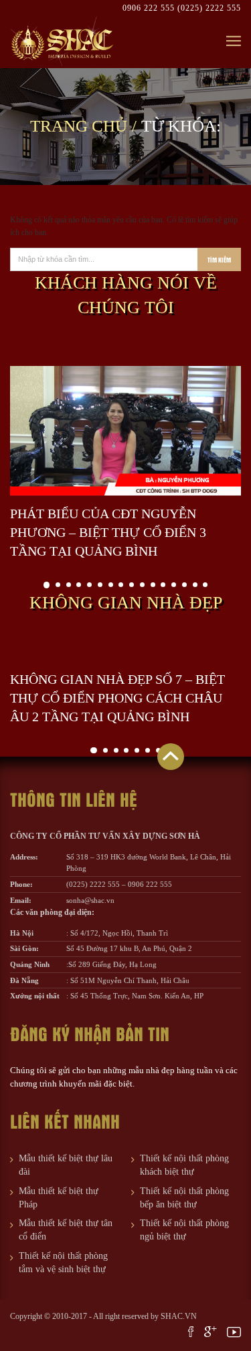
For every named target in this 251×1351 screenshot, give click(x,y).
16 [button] (205, 584)
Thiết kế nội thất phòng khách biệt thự (184, 1165)
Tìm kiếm (219, 259)
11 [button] (153, 584)
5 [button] (89, 584)
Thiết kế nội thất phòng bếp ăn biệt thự (184, 1197)
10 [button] (142, 584)
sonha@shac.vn (90, 900)
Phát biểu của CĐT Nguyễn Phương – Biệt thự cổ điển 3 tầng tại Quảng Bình (108, 532)
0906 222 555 (149, 8)
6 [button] (100, 584)
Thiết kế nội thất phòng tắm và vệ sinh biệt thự (63, 1262)
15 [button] (195, 584)
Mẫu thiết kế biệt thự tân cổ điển (65, 1229)
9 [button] (131, 584)
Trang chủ (78, 126)
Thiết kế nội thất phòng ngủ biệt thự (184, 1229)
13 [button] (173, 584)
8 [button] (120, 584)
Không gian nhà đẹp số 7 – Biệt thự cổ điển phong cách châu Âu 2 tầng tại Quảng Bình (117, 698)
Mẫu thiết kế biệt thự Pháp (58, 1197)
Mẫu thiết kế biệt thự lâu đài (65, 1165)
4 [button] (78, 584)
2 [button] (58, 584)
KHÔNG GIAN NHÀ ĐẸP (125, 602)
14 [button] (184, 584)
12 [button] (163, 584)
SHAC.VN (179, 1316)
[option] (125, 463)
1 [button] (47, 585)
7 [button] (110, 584)
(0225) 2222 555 (209, 8)
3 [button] (68, 584)
